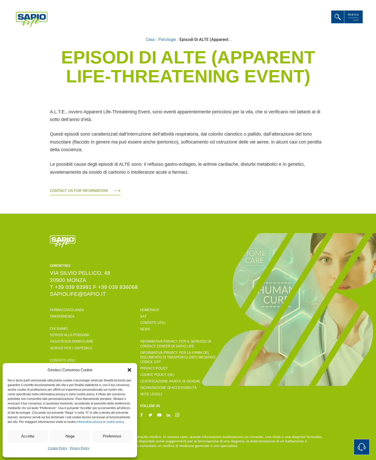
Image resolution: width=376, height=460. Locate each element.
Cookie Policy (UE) (157, 375)
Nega (69, 436)
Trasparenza (62, 316)
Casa (150, 39)
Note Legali (151, 394)
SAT (143, 316)
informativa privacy (89, 422)
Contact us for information (79, 191)
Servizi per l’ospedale (71, 348)
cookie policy (115, 422)
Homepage (149, 310)
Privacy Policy (79, 448)
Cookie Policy (57, 448)
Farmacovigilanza (67, 310)
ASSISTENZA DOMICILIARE (72, 341)
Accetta (27, 436)
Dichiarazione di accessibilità (168, 388)
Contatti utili (62, 360)
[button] (129, 370)
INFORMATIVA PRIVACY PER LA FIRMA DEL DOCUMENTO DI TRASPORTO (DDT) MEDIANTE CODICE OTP (178, 357)
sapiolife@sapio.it (78, 294)
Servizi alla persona (69, 335)
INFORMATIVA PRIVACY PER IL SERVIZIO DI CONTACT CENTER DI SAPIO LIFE (175, 343)
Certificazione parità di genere (170, 381)
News (145, 329)
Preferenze (112, 436)
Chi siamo (59, 329)
